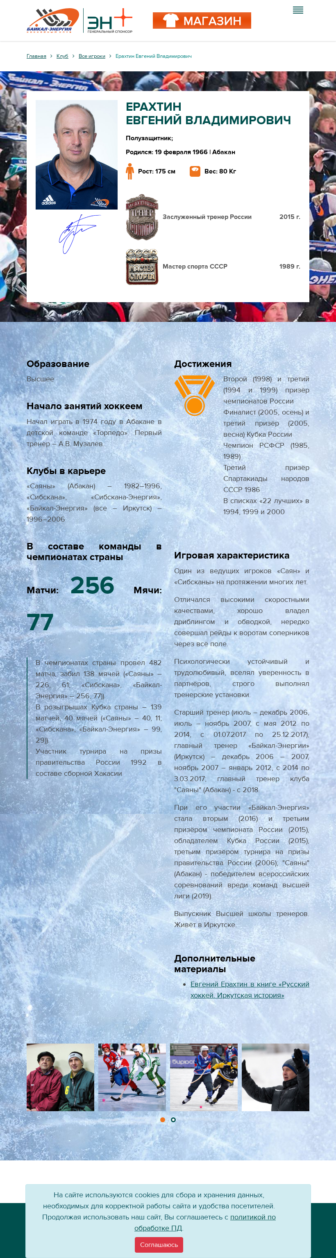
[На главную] (79, 20)
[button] (162, 1119)
